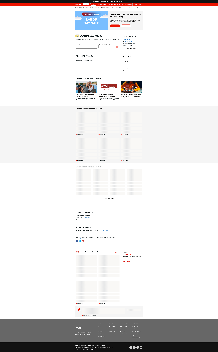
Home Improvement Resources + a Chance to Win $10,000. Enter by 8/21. (108, 1)
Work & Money (126, 70)
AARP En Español (112, 326)
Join (115, 25)
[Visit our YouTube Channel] (83, 241)
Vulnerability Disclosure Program (106, 347)
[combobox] (108, 46)
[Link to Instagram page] (137, 347)
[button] (141, 7)
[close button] (141, 12)
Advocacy (125, 59)
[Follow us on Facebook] (77, 241)
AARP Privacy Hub (83, 345)
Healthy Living (126, 64)
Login (140, 4)
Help (136, 7)
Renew (125, 25)
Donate (99, 326)
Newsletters (111, 328)
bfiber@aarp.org (106, 230)
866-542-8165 (127, 39)
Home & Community (127, 66)
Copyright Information (94, 347)
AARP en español (131, 7)
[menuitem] (76, 8)
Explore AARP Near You (104, 44)
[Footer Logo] (83, 328)
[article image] (86, 92)
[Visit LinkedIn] (141, 347)
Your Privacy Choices (85, 349)
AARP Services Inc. (124, 333)
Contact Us (111, 323)
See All (116, 252)
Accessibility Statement (100, 345)
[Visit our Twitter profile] (80, 241)
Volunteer (99, 328)
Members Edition (120, 4)
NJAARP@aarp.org (86, 220)
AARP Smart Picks (112, 4)
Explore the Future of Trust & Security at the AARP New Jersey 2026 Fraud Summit (131, 96)
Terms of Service (91, 345)
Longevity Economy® (136, 337)
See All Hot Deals (126, 261)
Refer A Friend (112, 331)
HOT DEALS (126, 254)
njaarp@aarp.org (128, 41)
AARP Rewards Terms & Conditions (82, 347)
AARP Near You (101, 338)
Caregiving (125, 61)
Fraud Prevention (126, 62)
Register (135, 4)
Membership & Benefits (102, 4)
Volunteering (126, 68)
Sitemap (76, 345)
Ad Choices (77, 349)
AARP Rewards (129, 4)
